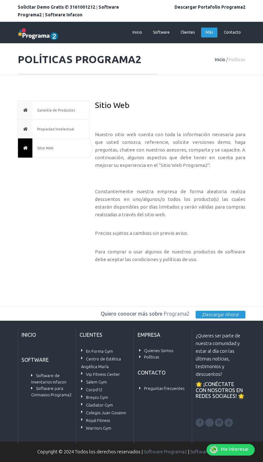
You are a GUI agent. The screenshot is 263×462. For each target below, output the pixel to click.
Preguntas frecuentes (164, 388)
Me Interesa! (234, 449)
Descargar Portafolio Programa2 (209, 7)
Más (209, 32)
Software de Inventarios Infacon (48, 378)
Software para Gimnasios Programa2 (51, 391)
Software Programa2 (165, 451)
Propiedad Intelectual (55, 129)
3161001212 (82, 7)
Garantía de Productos (56, 110)
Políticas (151, 357)
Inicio (137, 32)
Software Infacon (63, 14)
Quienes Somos (158, 350)
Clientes (188, 32)
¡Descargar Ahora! (220, 314)
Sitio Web (45, 148)
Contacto (232, 32)
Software (161, 32)
